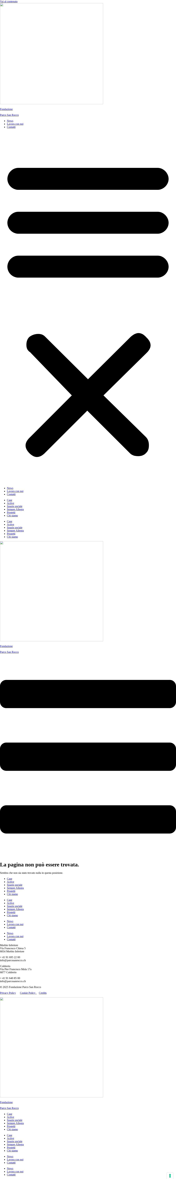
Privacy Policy (8, 992)
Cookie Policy (28, 992)
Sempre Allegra (15, 509)
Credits (43, 992)
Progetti (11, 512)
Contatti (11, 127)
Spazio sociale (14, 506)
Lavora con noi (15, 123)
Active (10, 503)
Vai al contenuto (9, 1)
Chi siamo (12, 515)
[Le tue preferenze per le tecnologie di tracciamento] (170, 1175)
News (10, 120)
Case (9, 500)
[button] (88, 307)
